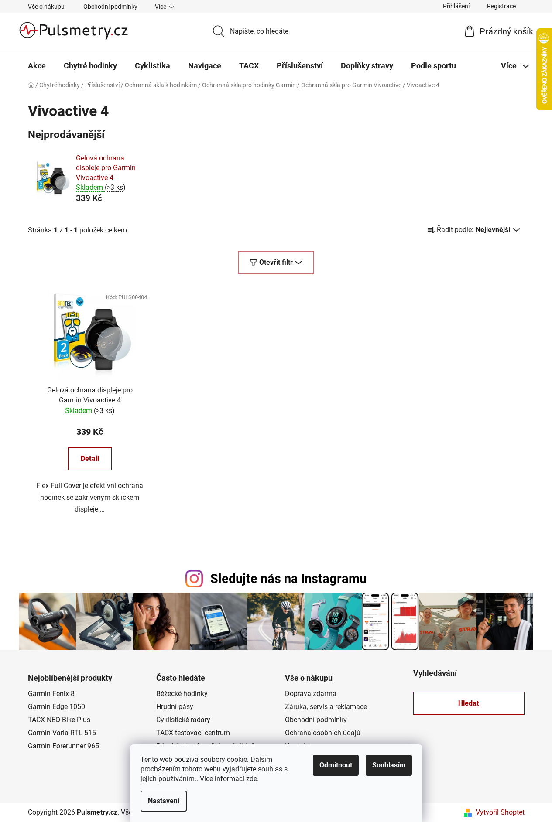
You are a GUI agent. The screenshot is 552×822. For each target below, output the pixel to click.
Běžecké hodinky (182, 693)
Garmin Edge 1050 (56, 707)
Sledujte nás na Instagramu (288, 578)
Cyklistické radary (183, 720)
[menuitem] (37, 66)
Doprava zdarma (310, 693)
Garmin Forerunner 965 (63, 746)
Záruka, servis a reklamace (326, 707)
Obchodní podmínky (110, 6)
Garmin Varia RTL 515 (62, 733)
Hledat (468, 703)
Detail (90, 458)
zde (251, 778)
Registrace (501, 6)
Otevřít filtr (276, 262)
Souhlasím (388, 765)
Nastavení (163, 801)
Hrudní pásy (174, 707)
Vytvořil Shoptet (500, 812)
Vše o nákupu (46, 6)
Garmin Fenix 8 (51, 693)
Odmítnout (335, 765)
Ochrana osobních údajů (322, 733)
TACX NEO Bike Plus (59, 720)
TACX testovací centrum (193, 733)
